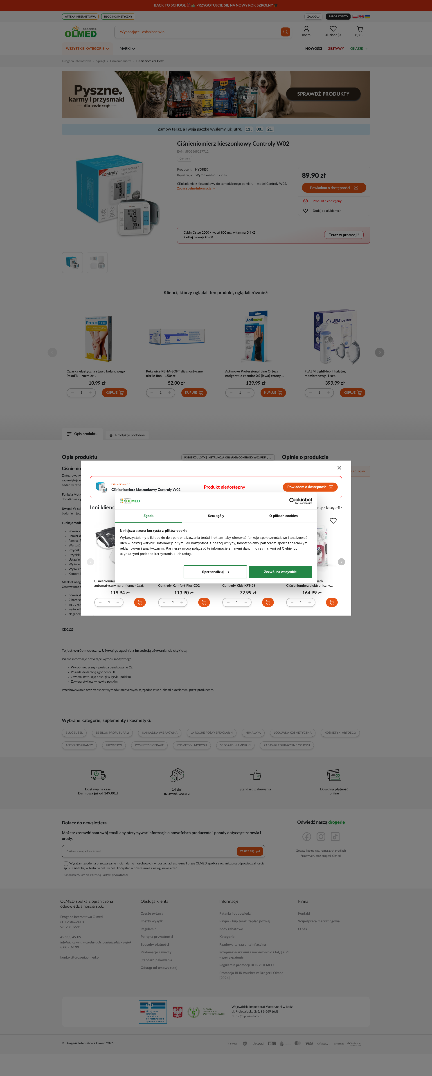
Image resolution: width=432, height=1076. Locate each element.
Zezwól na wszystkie (280, 572)
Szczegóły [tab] (216, 516)
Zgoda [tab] (149, 516)
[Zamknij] (340, 468)
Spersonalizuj (213, 572)
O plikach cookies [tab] (283, 516)
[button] (341, 562)
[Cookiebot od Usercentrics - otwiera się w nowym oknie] (292, 501)
